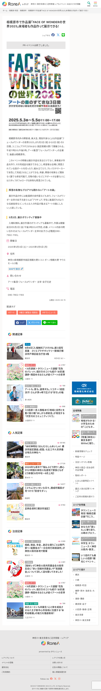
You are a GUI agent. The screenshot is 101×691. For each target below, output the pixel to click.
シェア (22, 322)
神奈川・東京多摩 (82, 620)
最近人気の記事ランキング (85, 490)
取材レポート (81, 475)
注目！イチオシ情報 (83, 462)
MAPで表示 (14, 269)
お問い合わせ (57, 662)
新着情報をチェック (83, 451)
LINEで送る (51, 322)
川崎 (77, 580)
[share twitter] (58, 35)
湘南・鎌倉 (79, 598)
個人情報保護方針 (59, 672)
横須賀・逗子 (80, 604)
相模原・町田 (80, 585)
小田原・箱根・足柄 (83, 609)
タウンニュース (49, 312)
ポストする (35, 322)
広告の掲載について (60, 667)
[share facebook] (53, 35)
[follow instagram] (59, 679)
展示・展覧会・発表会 (29, 312)
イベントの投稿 (7, 662)
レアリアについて (8, 658)
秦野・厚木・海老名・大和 (85, 592)
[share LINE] (63, 35)
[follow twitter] (55, 679)
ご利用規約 (6, 672)
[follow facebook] (51, 679)
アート (12, 312)
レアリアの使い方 (58, 658)
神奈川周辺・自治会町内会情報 (84, 468)
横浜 (77, 575)
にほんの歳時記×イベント (84, 482)
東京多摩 (79, 615)
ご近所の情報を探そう (84, 496)
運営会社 (5, 667)
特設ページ (80, 457)
